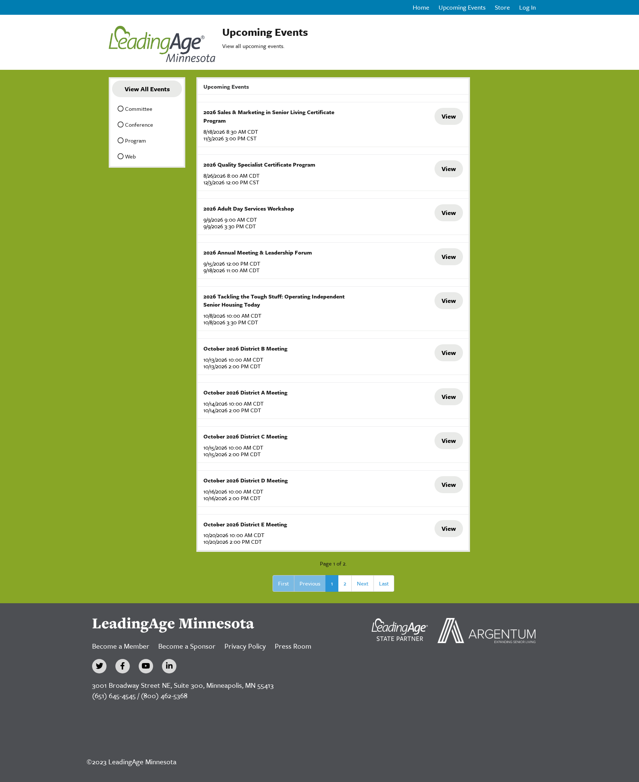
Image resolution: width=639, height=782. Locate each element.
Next (362, 583)
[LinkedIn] (169, 666)
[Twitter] (99, 666)
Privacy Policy (245, 646)
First (283, 583)
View (449, 116)
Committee (138, 109)
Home (421, 7)
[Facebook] (122, 666)
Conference (138, 124)
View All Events (147, 88)
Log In (527, 7)
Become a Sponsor (187, 646)
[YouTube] (146, 666)
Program (135, 140)
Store (502, 7)
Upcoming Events (462, 7)
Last (384, 583)
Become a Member (120, 646)
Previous (310, 583)
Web (130, 156)
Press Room (293, 646)
